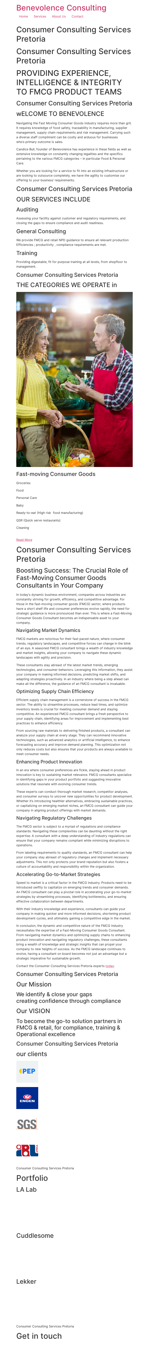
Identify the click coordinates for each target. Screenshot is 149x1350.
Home (23, 16)
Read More (24, 540)
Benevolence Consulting (61, 7)
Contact (77, 16)
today (110, 966)
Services (40, 16)
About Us (59, 16)
